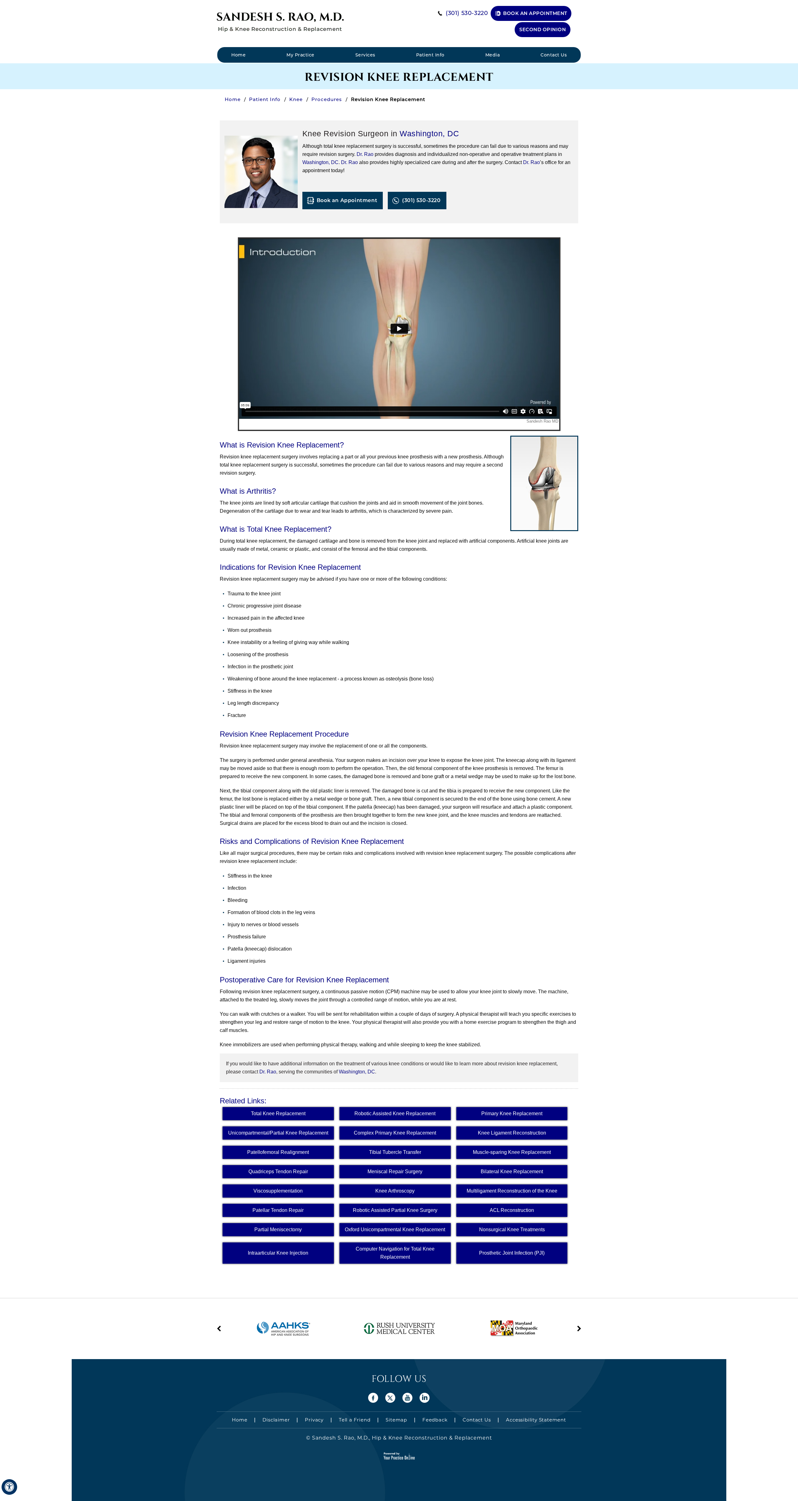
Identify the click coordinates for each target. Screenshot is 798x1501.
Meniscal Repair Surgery (395, 1171)
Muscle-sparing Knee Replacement (512, 1152)
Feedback (434, 1420)
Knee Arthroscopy (395, 1191)
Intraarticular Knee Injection (278, 1253)
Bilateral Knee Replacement (512, 1171)
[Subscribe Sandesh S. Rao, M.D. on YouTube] (407, 1397)
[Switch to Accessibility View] (9, 1487)
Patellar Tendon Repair (278, 1210)
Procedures (327, 99)
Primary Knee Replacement (511, 1113)
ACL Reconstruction (512, 1210)
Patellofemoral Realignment (278, 1152)
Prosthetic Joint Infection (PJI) (512, 1253)
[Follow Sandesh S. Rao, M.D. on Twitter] (390, 1397)
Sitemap (396, 1420)
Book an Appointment (535, 13)
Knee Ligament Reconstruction (512, 1132)
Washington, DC (429, 133)
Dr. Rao (365, 154)
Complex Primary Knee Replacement (395, 1132)
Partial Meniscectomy (278, 1229)
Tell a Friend (354, 1420)
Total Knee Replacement (278, 1113)
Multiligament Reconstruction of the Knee (512, 1191)
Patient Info (430, 55)
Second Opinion (542, 29)
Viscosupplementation (278, 1191)
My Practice (300, 55)
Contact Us (554, 55)
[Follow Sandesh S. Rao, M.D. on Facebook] (373, 1397)
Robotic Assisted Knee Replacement (394, 1113)
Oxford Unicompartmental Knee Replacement (395, 1229)
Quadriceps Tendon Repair (278, 1171)
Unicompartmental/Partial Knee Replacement (278, 1132)
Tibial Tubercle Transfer (395, 1152)
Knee (296, 99)
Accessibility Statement (536, 1420)
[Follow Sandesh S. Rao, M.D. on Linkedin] (424, 1397)
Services (365, 55)
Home (238, 55)
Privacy (314, 1420)
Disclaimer (276, 1420)
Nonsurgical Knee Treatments (512, 1229)
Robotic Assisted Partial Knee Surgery (395, 1210)
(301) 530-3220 (467, 13)
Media (492, 55)
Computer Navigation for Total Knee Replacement (395, 1253)
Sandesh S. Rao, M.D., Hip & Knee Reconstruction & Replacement (401, 1438)
